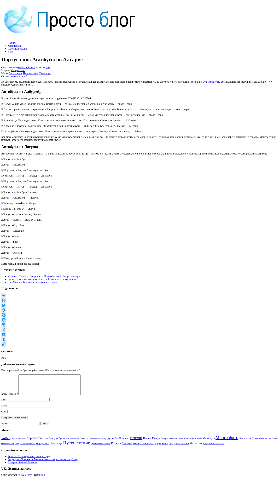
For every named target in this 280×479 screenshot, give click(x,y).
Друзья (109, 438)
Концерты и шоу (167, 438)
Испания (136, 438)
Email (4, 405)
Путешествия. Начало (100, 443)
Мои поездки (15, 45)
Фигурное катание (179, 443)
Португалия (15, 73)
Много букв (209, 438)
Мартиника (189, 438)
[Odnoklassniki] (140, 329)
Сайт (4, 411)
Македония (178, 438)
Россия (116, 443)
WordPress (26, 474)
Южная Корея (218, 444)
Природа (55, 443)
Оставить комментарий (14, 76)
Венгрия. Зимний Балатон (22, 462)
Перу (17, 444)
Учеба (165, 443)
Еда (117, 438)
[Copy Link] (140, 344)
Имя (3, 399)
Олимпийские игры (261, 438)
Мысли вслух (245, 438)
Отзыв (4, 444)
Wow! (5, 438)
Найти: (5, 423)
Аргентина (22, 438)
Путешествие (30, 73)
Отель (274, 438)
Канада (156, 438)
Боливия (44, 438)
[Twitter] (140, 305)
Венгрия (53, 438)
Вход (10, 51)
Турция (157, 443)
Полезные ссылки (18, 48)
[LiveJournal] (140, 315)
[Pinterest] (140, 319)
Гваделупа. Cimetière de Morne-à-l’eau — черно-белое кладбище (42, 459)
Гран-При (101, 438)
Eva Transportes (211, 81)
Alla (48, 67)
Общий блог (18, 70)
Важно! (12, 42)
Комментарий (9, 394)
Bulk (42, 474)
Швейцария (208, 444)
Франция (196, 443)
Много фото (227, 437)
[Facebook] (140, 300)
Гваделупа (84, 438)
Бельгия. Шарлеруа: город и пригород (29, 456)
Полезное (24, 444)
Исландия (124, 438)
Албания (13, 438)
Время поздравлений (69, 438)
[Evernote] (140, 324)
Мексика (198, 438)
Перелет (10, 444)
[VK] (140, 295)
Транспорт (45, 73)
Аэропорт (33, 438)
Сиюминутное (131, 443)
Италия (147, 438)
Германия (93, 438)
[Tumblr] (140, 339)
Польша (31, 444)
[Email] (140, 334)
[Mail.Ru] (140, 310)
